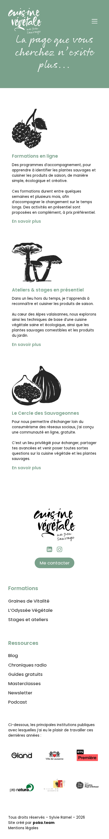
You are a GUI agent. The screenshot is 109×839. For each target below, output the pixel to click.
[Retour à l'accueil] (25, 21)
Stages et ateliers (28, 619)
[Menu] (94, 21)
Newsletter (20, 693)
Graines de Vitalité (28, 601)
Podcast (17, 702)
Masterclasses (24, 683)
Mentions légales (23, 828)
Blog (13, 655)
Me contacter (55, 563)
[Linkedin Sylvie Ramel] (49, 549)
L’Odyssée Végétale (30, 610)
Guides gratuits (25, 674)
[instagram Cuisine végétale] (59, 549)
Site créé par (31, 822)
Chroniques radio (27, 665)
